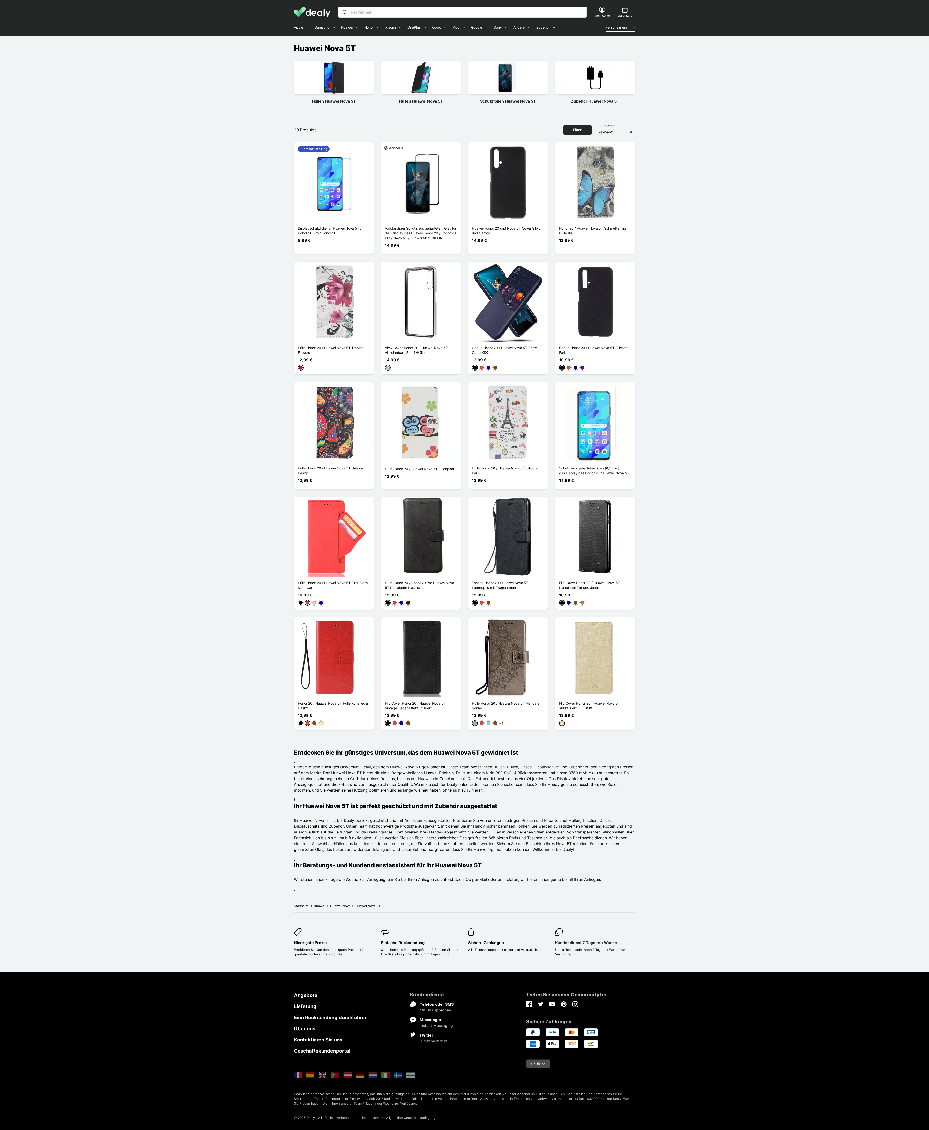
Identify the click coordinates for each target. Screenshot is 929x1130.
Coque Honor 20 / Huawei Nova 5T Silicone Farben (593, 350)
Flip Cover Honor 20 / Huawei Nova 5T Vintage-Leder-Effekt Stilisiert (415, 705)
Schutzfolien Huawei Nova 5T (508, 101)
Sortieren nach (607, 125)
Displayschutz (546, 767)
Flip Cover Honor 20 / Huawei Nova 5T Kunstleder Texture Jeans (589, 585)
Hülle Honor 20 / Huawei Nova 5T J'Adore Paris (505, 470)
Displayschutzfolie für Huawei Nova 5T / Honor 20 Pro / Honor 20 (329, 230)
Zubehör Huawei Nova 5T (595, 101)
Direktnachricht (434, 1041)
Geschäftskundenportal (322, 1051)
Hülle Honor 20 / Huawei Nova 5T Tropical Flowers (331, 350)
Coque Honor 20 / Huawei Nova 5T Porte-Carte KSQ (505, 350)
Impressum (370, 1118)
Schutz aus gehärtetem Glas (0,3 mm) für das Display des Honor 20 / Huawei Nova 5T (594, 470)
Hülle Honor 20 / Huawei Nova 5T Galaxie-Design (331, 470)
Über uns (304, 1029)
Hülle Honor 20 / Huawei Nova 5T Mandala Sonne (505, 705)
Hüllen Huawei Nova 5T (334, 101)
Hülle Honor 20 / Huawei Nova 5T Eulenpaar (419, 469)
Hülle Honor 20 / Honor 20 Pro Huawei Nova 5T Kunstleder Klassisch (419, 585)
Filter (577, 130)
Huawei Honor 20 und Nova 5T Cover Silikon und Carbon (507, 230)
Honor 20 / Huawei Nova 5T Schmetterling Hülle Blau (592, 230)
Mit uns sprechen (435, 1010)
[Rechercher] (344, 12)
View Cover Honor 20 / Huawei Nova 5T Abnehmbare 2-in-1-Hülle (416, 350)
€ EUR (535, 1064)
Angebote (305, 995)
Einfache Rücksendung (403, 942)
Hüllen (499, 767)
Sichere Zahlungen (486, 942)
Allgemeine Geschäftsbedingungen (412, 1118)
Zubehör (576, 767)
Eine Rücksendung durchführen (330, 1017)
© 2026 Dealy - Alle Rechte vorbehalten (324, 1118)
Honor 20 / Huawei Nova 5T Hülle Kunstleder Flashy (333, 705)
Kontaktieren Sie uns (318, 1040)
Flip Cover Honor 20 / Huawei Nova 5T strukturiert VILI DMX (589, 705)
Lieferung (305, 1006)
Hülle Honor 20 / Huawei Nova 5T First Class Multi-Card (333, 585)
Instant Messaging (436, 1025)
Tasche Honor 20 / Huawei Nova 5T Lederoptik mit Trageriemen (500, 585)
